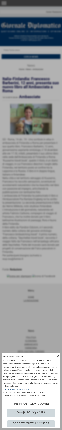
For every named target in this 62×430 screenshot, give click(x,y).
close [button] (58, 356)
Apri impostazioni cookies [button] (31, 403)
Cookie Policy (9, 389)
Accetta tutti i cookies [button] (31, 423)
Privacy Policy (23, 389)
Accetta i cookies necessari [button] (31, 412)
